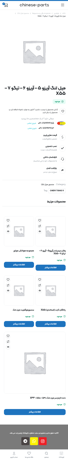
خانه (64, 13)
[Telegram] (25, 441)
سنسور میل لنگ (23, 13)
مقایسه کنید (39, 226)
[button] (63, 111)
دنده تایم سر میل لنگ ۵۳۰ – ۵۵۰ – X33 (48, 398)
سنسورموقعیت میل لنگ (23, 310)
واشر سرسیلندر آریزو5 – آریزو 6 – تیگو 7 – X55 (52, 252)
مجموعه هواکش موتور (23, 250)
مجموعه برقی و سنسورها (41, 13)
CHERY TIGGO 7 (57, 190)
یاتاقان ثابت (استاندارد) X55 (53, 310)
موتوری (56, 13)
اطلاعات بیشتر (51, 267)
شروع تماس (31, 123)
